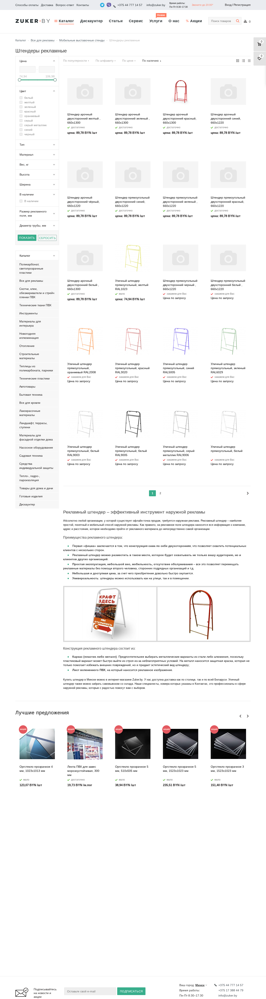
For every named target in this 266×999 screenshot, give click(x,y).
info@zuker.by (156, 5)
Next (248, 716)
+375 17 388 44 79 (230, 990)
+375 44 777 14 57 (129, 5)
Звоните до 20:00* (202, 5)
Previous (241, 716)
